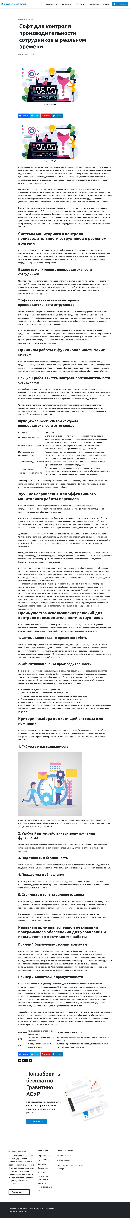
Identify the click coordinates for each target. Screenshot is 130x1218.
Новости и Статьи (25, 19)
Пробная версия (37, 1121)
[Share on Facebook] (19, 1060)
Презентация (18, 1192)
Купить (106, 4)
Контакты (80, 4)
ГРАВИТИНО (23, 1211)
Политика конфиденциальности (45, 1187)
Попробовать (120, 4)
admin (20, 54)
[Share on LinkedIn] (30, 1060)
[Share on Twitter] (23, 1060)
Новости (41, 1172)
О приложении (51, 4)
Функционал (67, 4)
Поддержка (94, 4)
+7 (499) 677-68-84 (64, 1160)
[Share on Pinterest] (26, 1060)
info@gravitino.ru (64, 1155)
